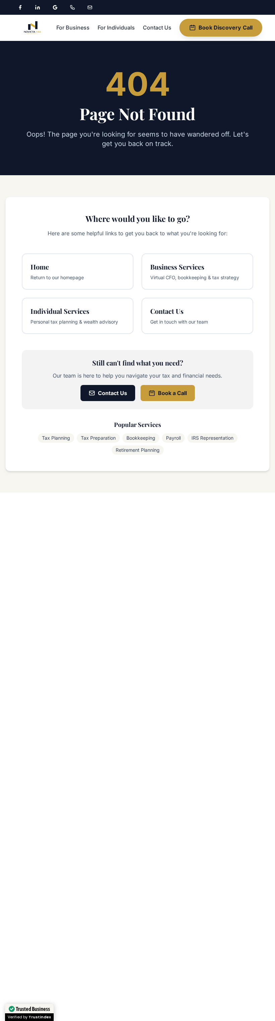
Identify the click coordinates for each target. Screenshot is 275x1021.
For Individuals (116, 27)
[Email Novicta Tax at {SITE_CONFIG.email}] (90, 7)
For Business (73, 27)
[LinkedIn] (38, 7)
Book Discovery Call (226, 27)
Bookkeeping (140, 438)
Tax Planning (56, 438)
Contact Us (157, 27)
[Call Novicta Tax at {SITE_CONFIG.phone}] (72, 7)
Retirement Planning (138, 450)
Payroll (173, 438)
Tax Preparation (98, 438)
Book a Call (172, 393)
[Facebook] (20, 7)
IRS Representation (212, 438)
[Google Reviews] (55, 7)
